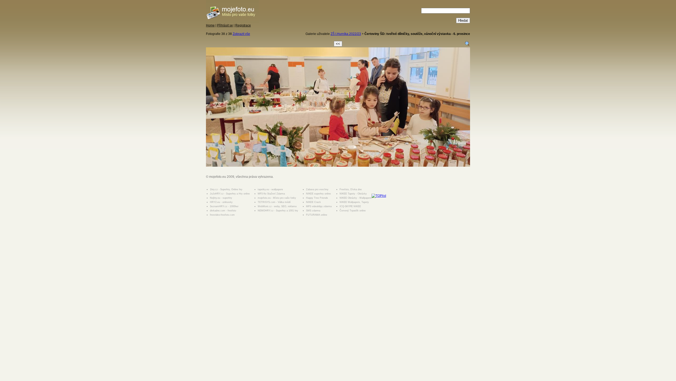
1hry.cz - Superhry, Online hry (226, 189)
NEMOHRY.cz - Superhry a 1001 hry (278, 210)
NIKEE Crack (313, 202)
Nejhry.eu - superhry (221, 198)
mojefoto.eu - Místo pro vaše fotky (277, 198)
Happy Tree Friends (317, 198)
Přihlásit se (225, 25)
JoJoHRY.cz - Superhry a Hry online (230, 193)
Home (210, 25)
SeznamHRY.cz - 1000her (224, 206)
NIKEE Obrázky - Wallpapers (356, 198)
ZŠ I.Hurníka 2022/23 (346, 34)
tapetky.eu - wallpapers (270, 189)
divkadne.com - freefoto (223, 210)
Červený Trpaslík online (353, 210)
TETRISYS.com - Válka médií (274, 202)
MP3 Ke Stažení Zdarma (271, 193)
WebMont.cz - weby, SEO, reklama (277, 206)
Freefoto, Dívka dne (351, 189)
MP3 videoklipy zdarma (319, 206)
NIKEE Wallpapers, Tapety (354, 202)
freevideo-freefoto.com (222, 215)
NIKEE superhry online (318, 193)
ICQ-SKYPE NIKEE (350, 206)
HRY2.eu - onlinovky (221, 202)
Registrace (243, 25)
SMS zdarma (313, 210)
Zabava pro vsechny (317, 189)
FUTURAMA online (316, 215)
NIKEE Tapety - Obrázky (353, 193)
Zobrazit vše (241, 34)
